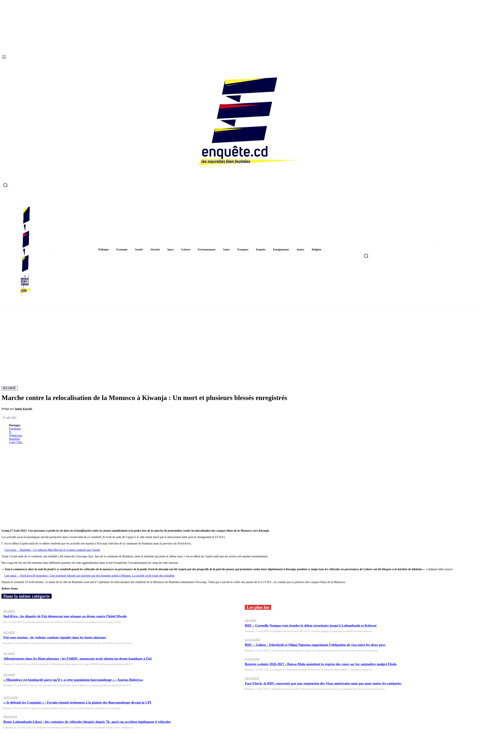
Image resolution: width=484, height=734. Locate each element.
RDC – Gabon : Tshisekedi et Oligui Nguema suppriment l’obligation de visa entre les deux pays (315, 645)
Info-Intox (252, 678)
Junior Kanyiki (23, 408)
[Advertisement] (242, 338)
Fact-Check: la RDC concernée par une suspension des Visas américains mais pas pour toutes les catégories (323, 683)
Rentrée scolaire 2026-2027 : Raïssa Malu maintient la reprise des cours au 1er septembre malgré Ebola (320, 664)
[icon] (242, 185)
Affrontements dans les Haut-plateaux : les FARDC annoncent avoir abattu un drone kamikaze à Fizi (77, 658)
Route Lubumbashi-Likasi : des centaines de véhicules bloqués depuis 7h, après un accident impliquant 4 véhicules (87, 722)
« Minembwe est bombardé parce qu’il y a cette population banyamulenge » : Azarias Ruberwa (73, 680)
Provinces (10, 716)
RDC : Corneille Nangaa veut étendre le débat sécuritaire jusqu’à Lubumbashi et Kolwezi (310, 625)
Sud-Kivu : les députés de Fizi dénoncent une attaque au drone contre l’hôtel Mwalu (65, 616)
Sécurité (9, 388)
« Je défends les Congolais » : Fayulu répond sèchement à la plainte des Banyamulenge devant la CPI (77, 702)
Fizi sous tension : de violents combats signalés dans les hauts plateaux (54, 637)
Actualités (252, 639)
